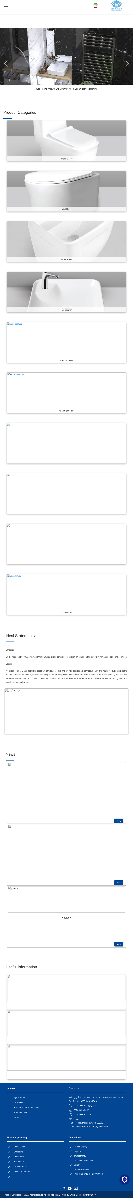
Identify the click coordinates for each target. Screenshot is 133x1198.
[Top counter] (66, 291)
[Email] (75, 1188)
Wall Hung (18, 1151)
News (16, 1117)
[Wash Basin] (66, 241)
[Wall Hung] (66, 190)
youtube (66, 917)
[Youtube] (69, 1188)
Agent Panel (19, 1097)
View (119, 820)
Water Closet (19, 1146)
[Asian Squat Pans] (66, 392)
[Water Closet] (66, 140)
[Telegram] (58, 1188)
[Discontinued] (66, 594)
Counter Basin (20, 1166)
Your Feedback (20, 1112)
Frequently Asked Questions (26, 1107)
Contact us (18, 1102)
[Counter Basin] (66, 342)
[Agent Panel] (79, 1188)
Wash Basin (19, 1156)
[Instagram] (63, 1188)
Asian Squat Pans (22, 1171)
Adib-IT (8, 1194)
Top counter (19, 1161)
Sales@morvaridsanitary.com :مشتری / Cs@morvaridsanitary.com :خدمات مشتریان (89, 1124)
